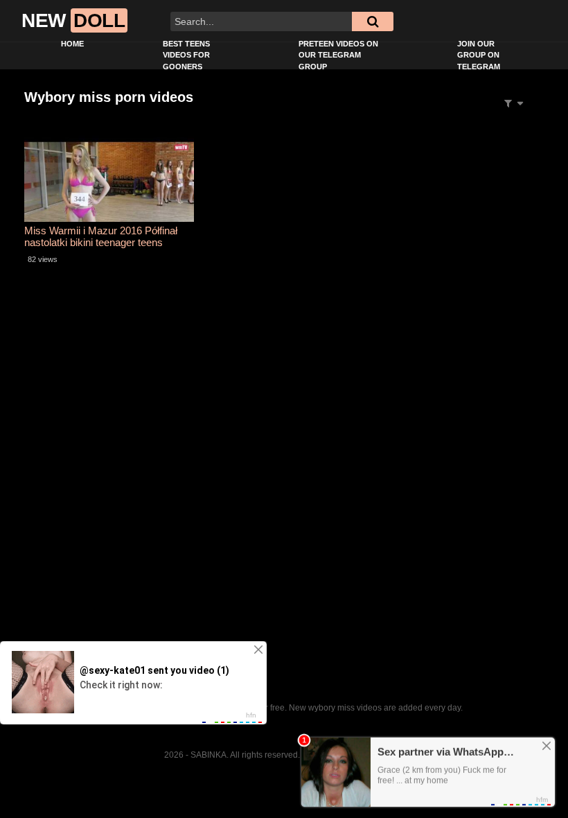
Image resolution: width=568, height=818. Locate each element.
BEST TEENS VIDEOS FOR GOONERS (186, 55)
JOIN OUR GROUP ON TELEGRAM (478, 55)
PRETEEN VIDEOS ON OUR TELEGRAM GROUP (338, 55)
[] (372, 21)
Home (72, 44)
